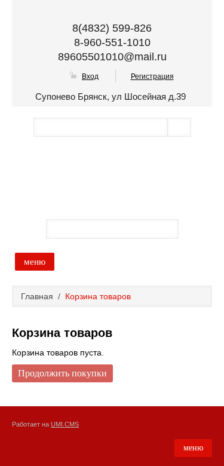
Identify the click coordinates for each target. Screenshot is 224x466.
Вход (90, 76)
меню (34, 261)
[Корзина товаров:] (194, 228)
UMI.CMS (65, 424)
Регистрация (152, 76)
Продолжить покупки (62, 373)
